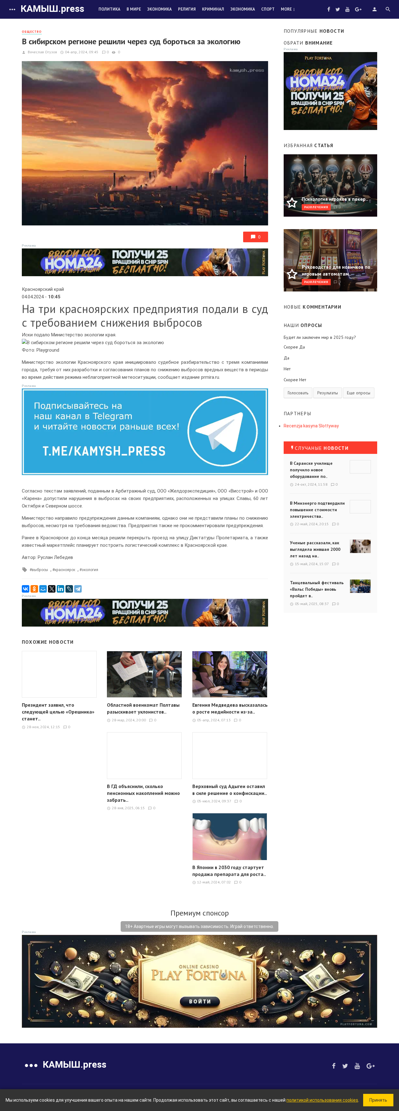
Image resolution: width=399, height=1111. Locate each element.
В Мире (134, 9)
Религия (187, 9)
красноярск (65, 570)
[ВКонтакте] (25, 589)
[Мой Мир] (43, 589)
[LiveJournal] (69, 589)
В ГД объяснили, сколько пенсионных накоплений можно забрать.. (143, 793)
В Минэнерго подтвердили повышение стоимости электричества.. (317, 509)
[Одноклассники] (34, 589)
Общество (32, 32)
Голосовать (298, 393)
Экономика (159, 9)
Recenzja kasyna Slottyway (311, 425)
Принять (378, 1100)
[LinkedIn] (60, 589)
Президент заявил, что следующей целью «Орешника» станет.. (58, 712)
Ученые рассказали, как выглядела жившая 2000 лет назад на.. (315, 549)
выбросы (40, 570)
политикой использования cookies (322, 1100)
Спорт (268, 9)
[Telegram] (78, 589)
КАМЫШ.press (52, 8)
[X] (51, 589)
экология (90, 570)
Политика (109, 9)
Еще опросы (358, 393)
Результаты (327, 393)
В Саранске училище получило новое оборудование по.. (311, 469)
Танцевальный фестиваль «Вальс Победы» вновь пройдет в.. (317, 589)
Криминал (213, 9)
